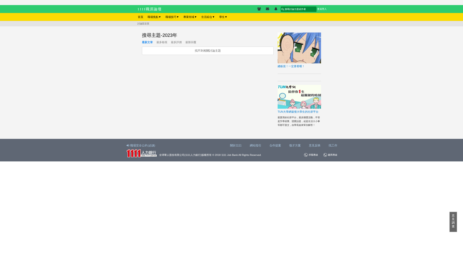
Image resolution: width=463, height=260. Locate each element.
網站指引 (255, 145)
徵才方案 (295, 145)
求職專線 (313, 154)
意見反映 (314, 145)
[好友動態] (276, 9)
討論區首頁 (143, 23)
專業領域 (190, 16)
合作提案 (275, 145)
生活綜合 (208, 16)
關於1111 (236, 145)
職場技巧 (172, 16)
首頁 (140, 16)
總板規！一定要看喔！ (291, 66)
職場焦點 (154, 16)
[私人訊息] (267, 9)
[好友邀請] (259, 9)
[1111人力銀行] (142, 153)
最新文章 (147, 42)
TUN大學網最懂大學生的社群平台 (298, 111)
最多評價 (176, 42)
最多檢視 (161, 42)
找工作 (333, 145)
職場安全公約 (142, 145)
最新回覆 (190, 42)
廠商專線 (332, 154)
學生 (223, 16)
